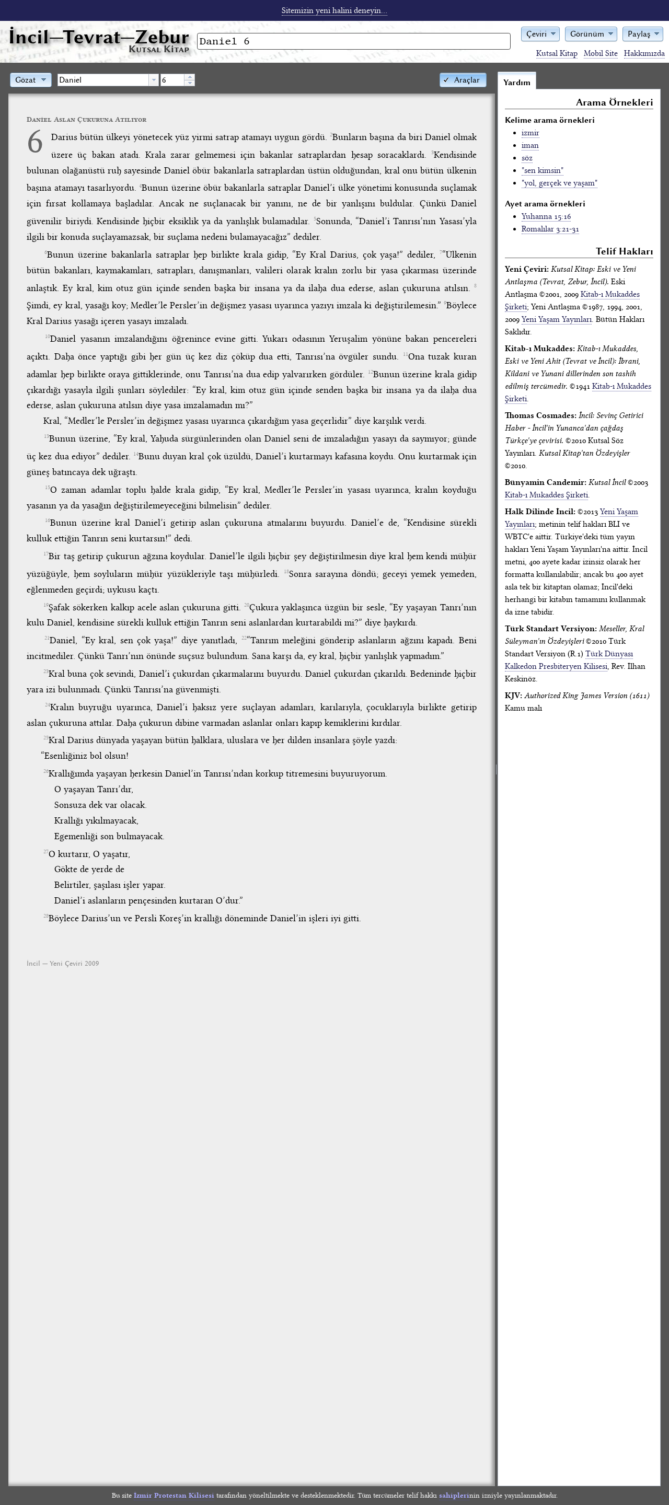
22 (244, 638)
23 (46, 671)
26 (46, 771)
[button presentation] (153, 80)
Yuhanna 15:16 (546, 216)
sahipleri (454, 1495)
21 (47, 638)
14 (136, 454)
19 (46, 605)
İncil (98, 37)
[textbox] (103, 80)
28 (46, 916)
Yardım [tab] (516, 82)
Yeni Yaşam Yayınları (557, 319)
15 (47, 487)
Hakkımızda (644, 53)
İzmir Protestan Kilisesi (174, 1495)
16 (47, 520)
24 (47, 705)
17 (46, 554)
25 (46, 738)
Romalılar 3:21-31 (550, 229)
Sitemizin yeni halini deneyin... (334, 10)
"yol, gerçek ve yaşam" (559, 183)
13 (46, 436)
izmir (530, 132)
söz (527, 158)
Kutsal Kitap (557, 53)
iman (530, 145)
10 (47, 336)
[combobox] (108, 80)
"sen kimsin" (542, 170)
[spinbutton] (172, 80)
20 (246, 605)
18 (286, 572)
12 (370, 372)
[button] (540, 33)
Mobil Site (601, 53)
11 (405, 354)
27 (46, 852)
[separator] (496, 778)
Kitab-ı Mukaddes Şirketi (546, 495)
